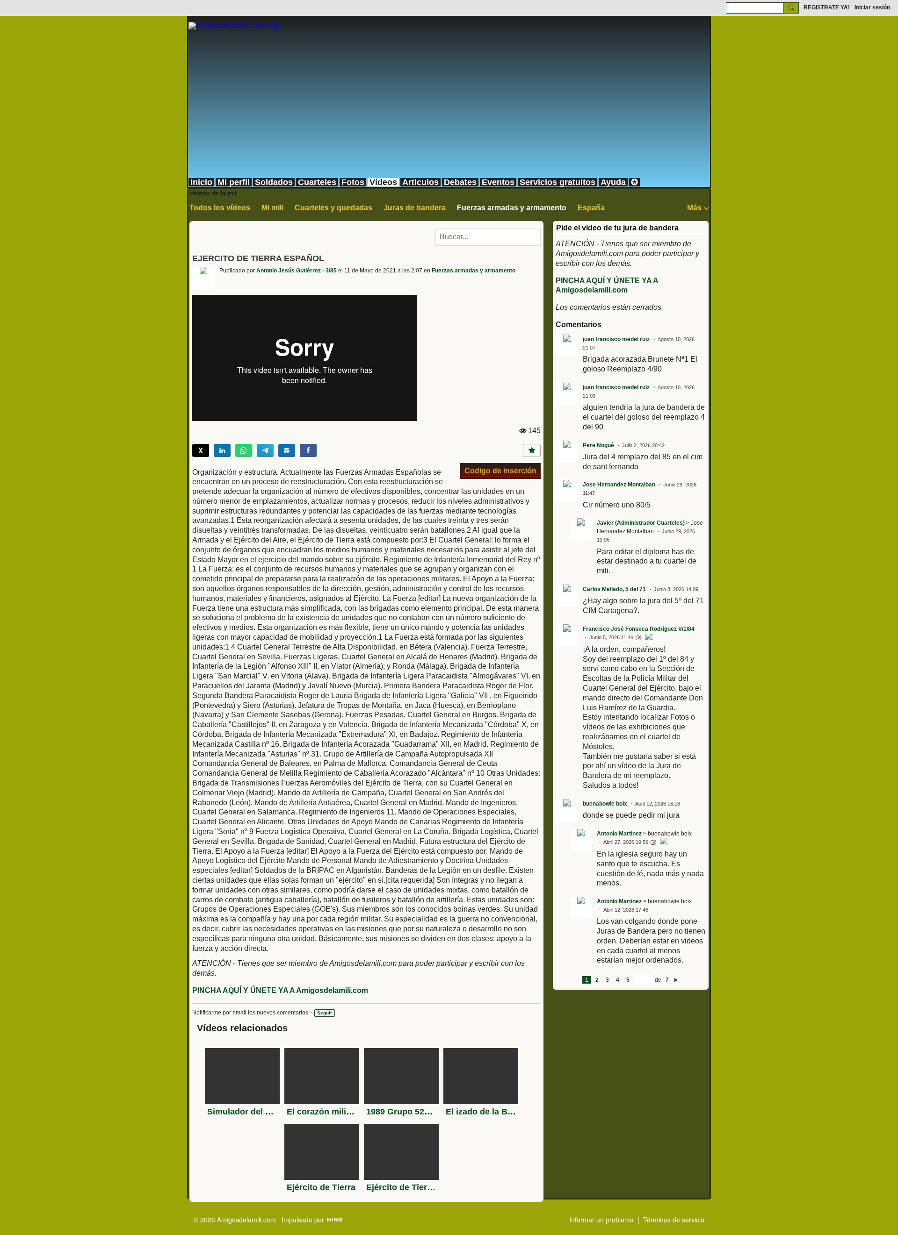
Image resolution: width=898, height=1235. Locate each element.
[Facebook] (308, 450)
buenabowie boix (605, 803)
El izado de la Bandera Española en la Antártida (481, 1111)
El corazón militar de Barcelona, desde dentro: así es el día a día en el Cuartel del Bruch (322, 1111)
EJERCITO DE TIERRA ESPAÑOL (258, 258)
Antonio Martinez (619, 833)
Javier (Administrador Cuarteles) (641, 523)
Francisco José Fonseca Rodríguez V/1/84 (639, 629)
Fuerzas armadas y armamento (511, 208)
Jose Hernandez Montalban (619, 484)
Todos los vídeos (219, 208)
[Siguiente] (676, 980)
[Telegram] (265, 450)
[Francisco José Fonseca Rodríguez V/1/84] (649, 638)
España (591, 208)
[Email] (286, 450)
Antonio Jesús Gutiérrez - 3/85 (296, 270)
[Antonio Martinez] (663, 842)
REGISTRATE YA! (827, 7)
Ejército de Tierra (321, 1187)
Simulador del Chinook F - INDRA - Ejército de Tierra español (242, 1111)
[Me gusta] (532, 450)
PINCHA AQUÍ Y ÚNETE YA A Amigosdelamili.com (280, 990)
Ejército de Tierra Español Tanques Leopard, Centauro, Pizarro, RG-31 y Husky (401, 1187)
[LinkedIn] (222, 450)
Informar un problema (601, 1219)
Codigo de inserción (500, 471)
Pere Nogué (598, 445)
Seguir (324, 1012)
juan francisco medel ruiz (616, 339)
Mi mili (272, 208)
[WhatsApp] (243, 450)
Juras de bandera (415, 208)
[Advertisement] (449, 107)
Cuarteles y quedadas (333, 208)
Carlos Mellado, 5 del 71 (614, 589)
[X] (200, 450)
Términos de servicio (673, 1219)
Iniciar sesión (872, 7)
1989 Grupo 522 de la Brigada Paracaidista (401, 1111)
